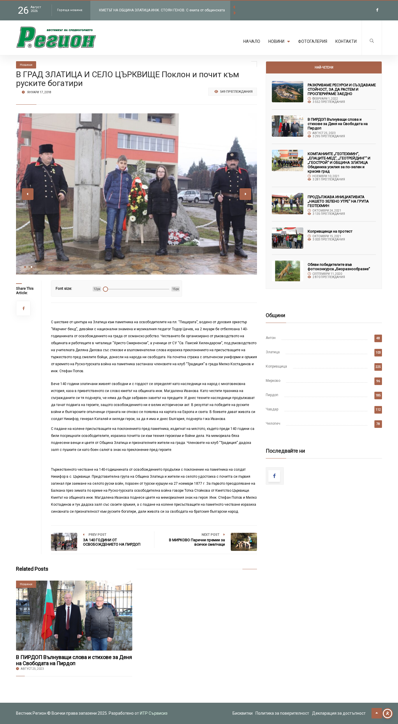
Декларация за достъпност (339, 713)
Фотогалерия (312, 41)
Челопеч (273, 423)
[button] (25, 267)
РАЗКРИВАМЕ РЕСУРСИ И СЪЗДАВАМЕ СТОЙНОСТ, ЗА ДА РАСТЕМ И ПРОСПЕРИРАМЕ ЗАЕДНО (342, 89)
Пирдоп (272, 395)
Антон (271, 338)
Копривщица (276, 366)
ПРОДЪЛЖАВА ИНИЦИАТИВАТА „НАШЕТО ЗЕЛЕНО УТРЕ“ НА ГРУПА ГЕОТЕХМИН (338, 201)
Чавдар (272, 409)
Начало (251, 41)
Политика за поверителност (282, 713)
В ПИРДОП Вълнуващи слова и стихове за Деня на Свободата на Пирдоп (74, 660)
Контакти (346, 41)
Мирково (273, 381)
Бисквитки (243, 713)
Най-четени (324, 67)
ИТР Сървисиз (154, 713)
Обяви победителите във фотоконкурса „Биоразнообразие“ (339, 266)
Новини (276, 41)
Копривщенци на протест (330, 231)
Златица (273, 352)
